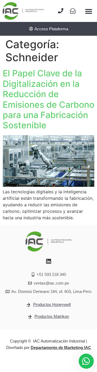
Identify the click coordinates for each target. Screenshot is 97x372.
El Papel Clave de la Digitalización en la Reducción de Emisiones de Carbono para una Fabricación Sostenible (48, 99)
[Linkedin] (48, 261)
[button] (88, 11)
